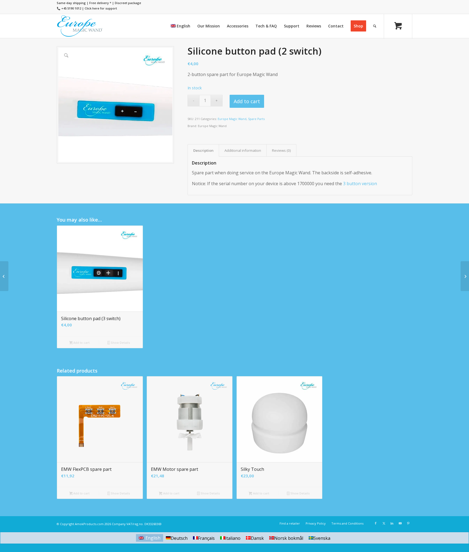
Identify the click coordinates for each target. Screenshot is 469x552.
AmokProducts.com (89, 524)
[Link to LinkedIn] (392, 523)
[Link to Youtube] (400, 523)
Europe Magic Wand (232, 119)
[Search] (375, 26)
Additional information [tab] (242, 150)
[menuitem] (180, 26)
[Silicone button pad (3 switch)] (465, 276)
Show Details (120, 342)
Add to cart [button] (81, 342)
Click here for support (101, 8)
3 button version (360, 184)
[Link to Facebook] (376, 523)
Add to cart (247, 101)
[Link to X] (384, 523)
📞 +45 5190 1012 (69, 8)
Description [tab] (203, 150)
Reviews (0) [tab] (281, 150)
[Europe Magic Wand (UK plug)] (4, 276)
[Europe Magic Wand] (80, 26)
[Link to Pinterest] (408, 523)
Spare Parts (256, 119)
